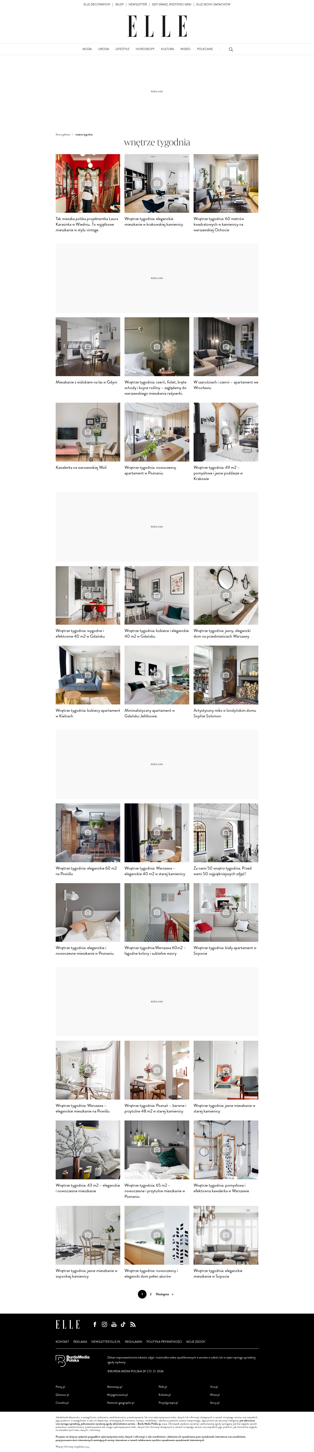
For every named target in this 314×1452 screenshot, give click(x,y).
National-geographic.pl (120, 1403)
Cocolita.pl (62, 1403)
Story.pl (214, 1403)
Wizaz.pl (215, 1395)
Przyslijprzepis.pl (168, 1403)
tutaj (87, 1446)
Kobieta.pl (165, 1395)
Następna (162, 1294)
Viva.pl (214, 1387)
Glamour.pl (62, 1395)
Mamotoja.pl (114, 1387)
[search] (231, 49)
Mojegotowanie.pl (117, 1395)
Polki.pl (163, 1387)
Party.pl (60, 1387)
